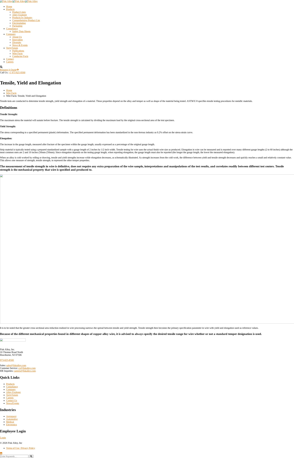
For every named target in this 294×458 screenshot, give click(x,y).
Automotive (12, 419)
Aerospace (11, 416)
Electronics (11, 424)
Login (3, 437)
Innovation (17, 39)
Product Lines (19, 12)
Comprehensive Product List (26, 20)
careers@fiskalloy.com (25, 371)
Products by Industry (22, 17)
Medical (10, 422)
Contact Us (11, 400)
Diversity (16, 42)
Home (9, 6)
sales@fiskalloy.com (16, 365)
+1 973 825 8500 (17, 72)
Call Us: (4, 72)
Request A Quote (8, 69)
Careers (9, 61)
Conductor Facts (20, 56)
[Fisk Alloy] (6, 1)
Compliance (12, 28)
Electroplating (19, 23)
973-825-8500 (7, 360)
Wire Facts (17, 53)
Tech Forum (12, 48)
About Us (17, 37)
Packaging (17, 26)
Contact (10, 59)
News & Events (20, 45)
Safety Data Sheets (21, 31)
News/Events (12, 403)
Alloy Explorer (19, 15)
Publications (18, 50)
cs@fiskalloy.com (27, 368)
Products (10, 9)
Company (11, 34)
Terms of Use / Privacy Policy (20, 448)
